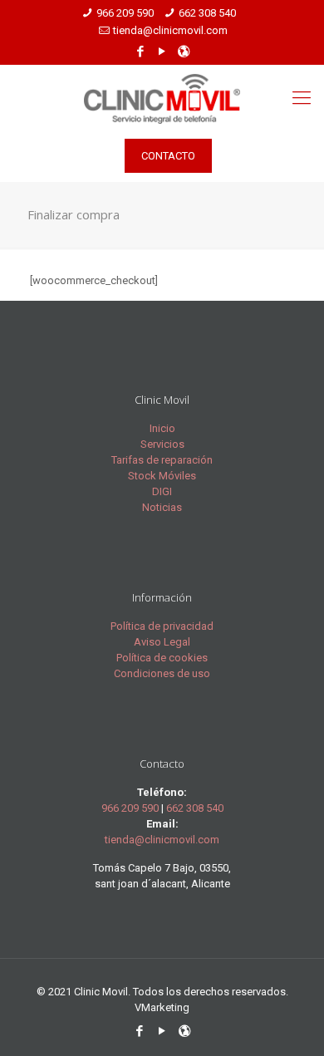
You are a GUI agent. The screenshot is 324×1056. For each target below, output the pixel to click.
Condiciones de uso (162, 673)
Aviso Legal (162, 642)
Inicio (162, 428)
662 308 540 (207, 13)
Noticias (162, 507)
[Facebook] (141, 51)
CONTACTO (168, 156)
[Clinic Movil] (162, 98)
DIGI (162, 491)
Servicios (162, 444)
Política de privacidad (162, 626)
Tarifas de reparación (162, 460)
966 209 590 (125, 13)
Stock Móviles (162, 475)
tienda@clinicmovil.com (170, 30)
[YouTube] (162, 51)
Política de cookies (162, 657)
